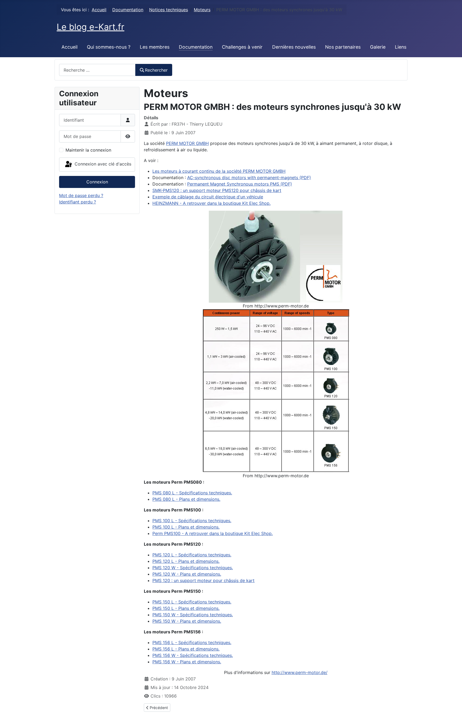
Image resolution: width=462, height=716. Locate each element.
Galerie (378, 47)
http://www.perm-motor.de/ (300, 672)
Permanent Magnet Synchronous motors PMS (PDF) (239, 184)
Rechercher (156, 70)
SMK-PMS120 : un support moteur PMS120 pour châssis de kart (216, 190)
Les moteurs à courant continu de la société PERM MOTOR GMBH (219, 171)
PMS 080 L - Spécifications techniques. (192, 492)
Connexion (97, 181)
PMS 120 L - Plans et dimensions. (186, 561)
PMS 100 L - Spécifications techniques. (191, 520)
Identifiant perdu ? (77, 202)
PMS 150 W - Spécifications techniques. (192, 614)
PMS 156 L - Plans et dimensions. (186, 649)
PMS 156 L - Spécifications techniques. (191, 642)
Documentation (196, 47)
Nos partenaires (343, 47)
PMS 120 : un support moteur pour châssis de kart (203, 580)
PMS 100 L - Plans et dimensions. (186, 527)
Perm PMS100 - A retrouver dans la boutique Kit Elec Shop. (212, 533)
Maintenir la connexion (88, 150)
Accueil (69, 47)
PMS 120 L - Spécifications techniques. (191, 554)
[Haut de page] (453, 706)
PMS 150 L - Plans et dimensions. (186, 608)
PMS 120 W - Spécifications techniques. (192, 567)
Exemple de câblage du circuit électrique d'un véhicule (207, 196)
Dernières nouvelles (294, 47)
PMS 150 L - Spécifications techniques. (191, 602)
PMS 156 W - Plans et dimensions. (186, 661)
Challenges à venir (242, 47)
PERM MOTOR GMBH (187, 143)
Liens (400, 47)
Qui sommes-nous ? (108, 47)
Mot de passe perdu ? (81, 195)
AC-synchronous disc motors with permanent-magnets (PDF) (249, 177)
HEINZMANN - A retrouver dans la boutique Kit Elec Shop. (211, 203)
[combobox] (97, 70)
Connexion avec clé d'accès (102, 164)
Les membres (155, 47)
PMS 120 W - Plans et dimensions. (186, 574)
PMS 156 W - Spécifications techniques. (192, 655)
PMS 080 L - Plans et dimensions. (186, 499)
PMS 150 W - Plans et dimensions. (186, 621)
